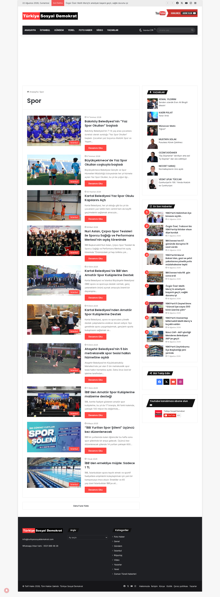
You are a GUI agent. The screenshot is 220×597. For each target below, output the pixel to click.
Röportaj (118, 555)
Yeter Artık (164, 115)
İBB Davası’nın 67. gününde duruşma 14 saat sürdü (177, 243)
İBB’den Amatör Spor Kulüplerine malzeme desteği (110, 394)
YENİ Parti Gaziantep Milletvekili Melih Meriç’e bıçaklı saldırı (179, 321)
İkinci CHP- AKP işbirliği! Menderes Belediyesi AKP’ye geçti (178, 335)
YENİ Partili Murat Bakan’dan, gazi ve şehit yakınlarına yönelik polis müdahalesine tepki (179, 260)
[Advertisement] (110, 60)
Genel (117, 541)
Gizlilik (169, 586)
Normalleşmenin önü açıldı (171, 169)
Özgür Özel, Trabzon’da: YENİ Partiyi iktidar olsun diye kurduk (179, 229)
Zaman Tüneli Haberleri (125, 574)
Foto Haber (85, 30)
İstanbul (45, 30)
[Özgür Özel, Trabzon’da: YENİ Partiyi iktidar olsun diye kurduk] (155, 230)
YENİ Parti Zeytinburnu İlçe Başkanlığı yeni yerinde (177, 350)
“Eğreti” (162, 129)
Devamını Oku (95, 148)
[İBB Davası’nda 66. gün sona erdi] (155, 276)
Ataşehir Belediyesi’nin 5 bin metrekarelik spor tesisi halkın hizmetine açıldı (108, 353)
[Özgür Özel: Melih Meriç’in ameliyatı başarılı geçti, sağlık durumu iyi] (155, 290)
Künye (162, 586)
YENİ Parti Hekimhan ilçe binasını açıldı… (178, 214)
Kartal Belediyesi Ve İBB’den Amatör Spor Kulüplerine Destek (109, 273)
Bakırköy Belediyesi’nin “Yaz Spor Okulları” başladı (106, 123)
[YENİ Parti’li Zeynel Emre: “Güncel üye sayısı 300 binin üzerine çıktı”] (155, 307)
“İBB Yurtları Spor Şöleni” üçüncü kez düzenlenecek (109, 429)
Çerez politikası (181, 586)
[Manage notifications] (6, 590)
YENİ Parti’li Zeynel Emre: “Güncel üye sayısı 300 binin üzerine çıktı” (179, 306)
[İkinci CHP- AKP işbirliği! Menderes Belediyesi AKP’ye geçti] (155, 336)
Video (99, 30)
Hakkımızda (144, 586)
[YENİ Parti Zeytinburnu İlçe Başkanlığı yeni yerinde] (155, 350)
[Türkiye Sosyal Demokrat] (50, 16)
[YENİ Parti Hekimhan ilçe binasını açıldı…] (155, 217)
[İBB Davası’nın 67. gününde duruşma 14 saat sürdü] (155, 244)
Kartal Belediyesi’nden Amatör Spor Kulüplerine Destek (108, 312)
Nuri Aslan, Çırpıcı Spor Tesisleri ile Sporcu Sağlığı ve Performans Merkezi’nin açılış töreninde (109, 235)
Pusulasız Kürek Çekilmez (170, 142)
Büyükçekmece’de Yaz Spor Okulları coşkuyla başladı (106, 162)
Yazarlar (112, 30)
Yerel (71, 30)
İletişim (154, 586)
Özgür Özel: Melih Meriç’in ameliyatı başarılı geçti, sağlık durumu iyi (177, 290)
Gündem (59, 30)
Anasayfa (30, 30)
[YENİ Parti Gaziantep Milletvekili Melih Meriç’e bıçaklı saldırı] (155, 322)
